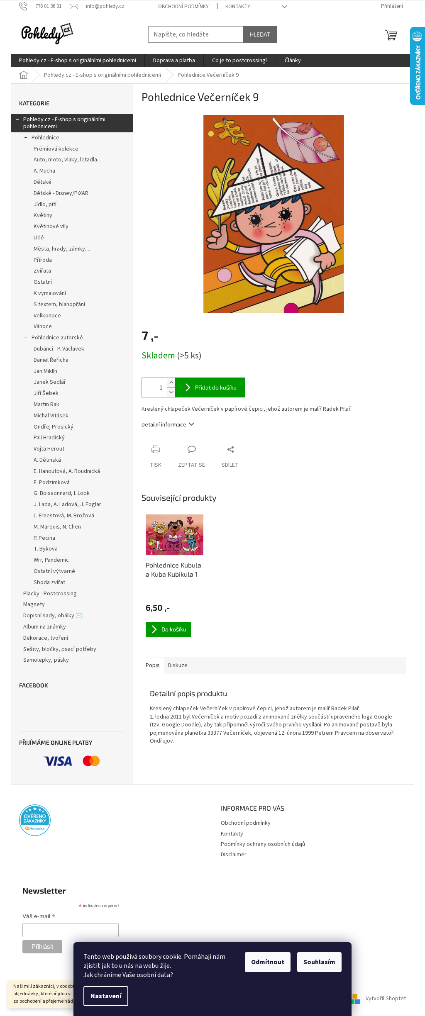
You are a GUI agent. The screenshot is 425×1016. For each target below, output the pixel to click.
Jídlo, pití (45, 204)
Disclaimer (234, 854)
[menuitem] (77, 60)
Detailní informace (164, 425)
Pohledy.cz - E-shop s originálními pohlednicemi (64, 123)
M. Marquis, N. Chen (57, 527)
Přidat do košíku (216, 387)
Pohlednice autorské (57, 338)
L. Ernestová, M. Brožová (64, 516)
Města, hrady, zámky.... (62, 249)
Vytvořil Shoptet (386, 999)
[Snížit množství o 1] (171, 392)
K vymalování (50, 293)
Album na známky (44, 627)
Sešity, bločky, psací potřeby (59, 649)
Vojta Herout (49, 449)
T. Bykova (46, 549)
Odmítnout (267, 962)
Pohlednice (45, 138)
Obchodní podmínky (183, 6)
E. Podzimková (52, 482)
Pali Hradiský (49, 438)
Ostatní (43, 282)
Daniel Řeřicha (51, 360)
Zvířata (42, 271)
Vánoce (43, 326)
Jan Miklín (45, 371)
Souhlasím (319, 962)
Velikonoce (47, 316)
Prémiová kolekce (56, 149)
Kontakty (237, 6)
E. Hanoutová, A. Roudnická (67, 471)
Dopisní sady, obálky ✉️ (53, 616)
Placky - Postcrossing (50, 594)
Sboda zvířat (49, 582)
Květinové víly (51, 226)
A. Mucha (44, 171)
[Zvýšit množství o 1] (171, 382)
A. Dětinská (47, 460)
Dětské (42, 182)
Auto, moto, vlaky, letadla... (67, 160)
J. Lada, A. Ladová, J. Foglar (67, 504)
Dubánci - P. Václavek (59, 349)
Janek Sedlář (50, 382)
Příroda (43, 260)
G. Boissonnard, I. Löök (62, 493)
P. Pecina (44, 538)
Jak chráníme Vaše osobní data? (128, 974)
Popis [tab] (153, 665)
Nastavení (105, 996)
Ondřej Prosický (53, 427)
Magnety (34, 604)
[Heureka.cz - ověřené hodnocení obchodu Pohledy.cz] (35, 820)
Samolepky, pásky (46, 660)
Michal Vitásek (51, 416)
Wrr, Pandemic (51, 560)
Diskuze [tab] (178, 665)
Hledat (260, 34)
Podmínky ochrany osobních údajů (263, 844)
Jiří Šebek (46, 393)
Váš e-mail (38, 916)
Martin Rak (46, 404)
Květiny (43, 215)
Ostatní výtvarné (54, 571)
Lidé (39, 238)
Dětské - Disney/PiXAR (61, 193)
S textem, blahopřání (59, 304)
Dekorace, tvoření (45, 638)
